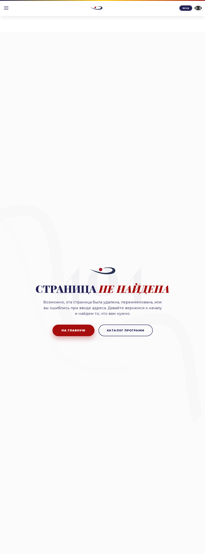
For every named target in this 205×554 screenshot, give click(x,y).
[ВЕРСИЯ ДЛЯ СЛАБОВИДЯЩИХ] (198, 8)
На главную (73, 330)
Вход (186, 8)
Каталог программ (125, 330)
